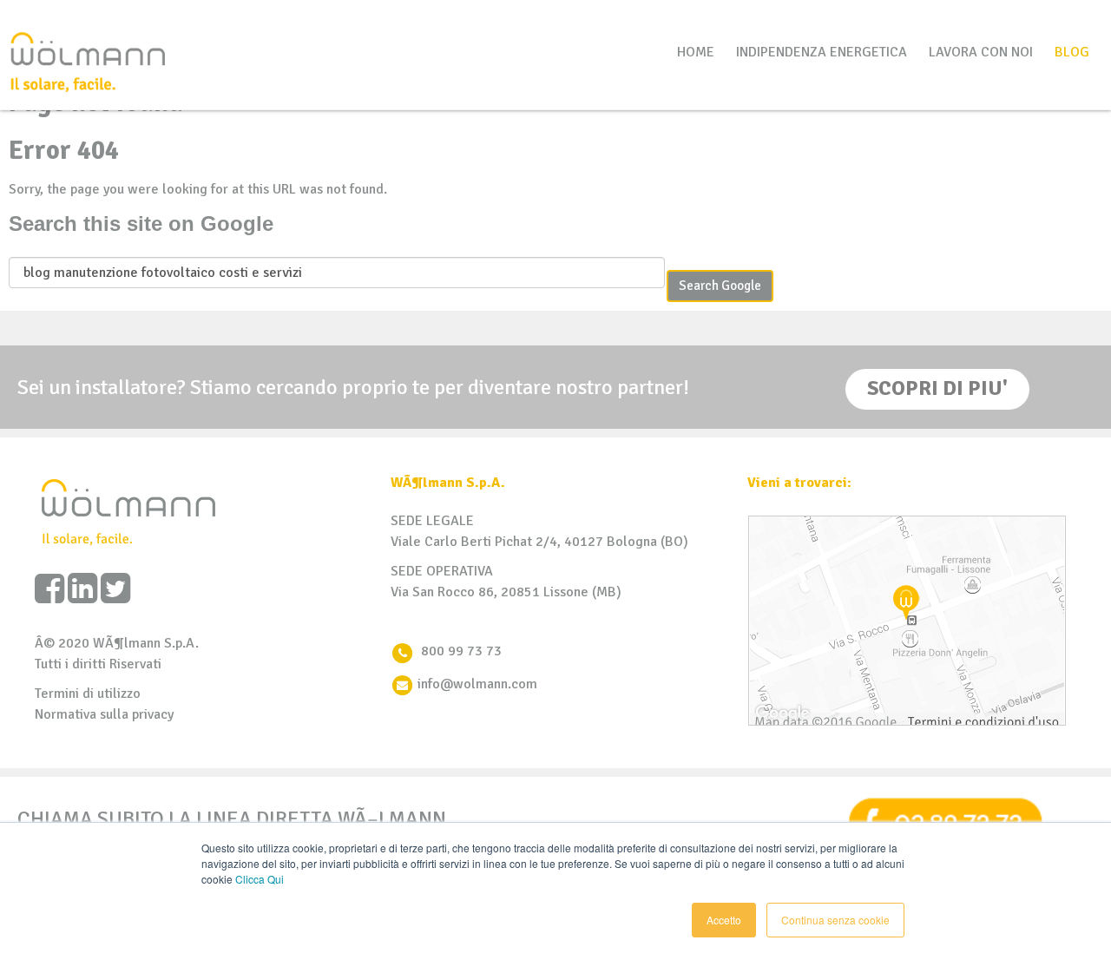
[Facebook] (49, 589)
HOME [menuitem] (695, 52)
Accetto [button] (724, 919)
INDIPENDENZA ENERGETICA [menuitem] (821, 52)
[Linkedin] (82, 589)
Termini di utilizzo (88, 693)
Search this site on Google (141, 223)
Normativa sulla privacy (104, 714)
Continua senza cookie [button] (835, 919)
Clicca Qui (259, 878)
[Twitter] (115, 589)
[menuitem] (1072, 52)
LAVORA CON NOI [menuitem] (981, 52)
